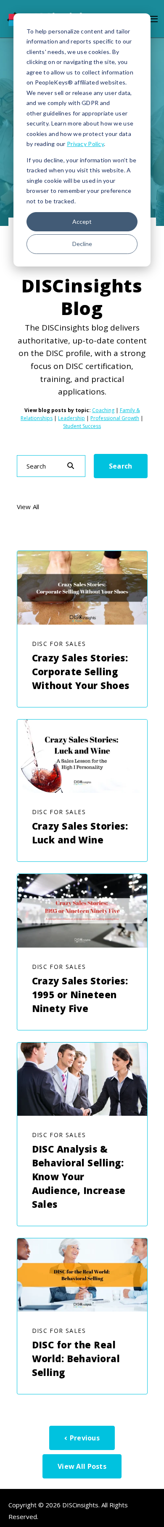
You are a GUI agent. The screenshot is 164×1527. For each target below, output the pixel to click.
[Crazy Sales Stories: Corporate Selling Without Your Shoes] (82, 587)
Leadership (71, 418)
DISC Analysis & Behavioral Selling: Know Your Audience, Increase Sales (79, 1176)
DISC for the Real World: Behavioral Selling (76, 1358)
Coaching (103, 410)
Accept (82, 221)
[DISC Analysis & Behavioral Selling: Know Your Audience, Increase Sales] (82, 1079)
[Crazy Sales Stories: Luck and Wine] (82, 756)
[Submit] (70, 466)
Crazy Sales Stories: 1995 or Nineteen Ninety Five (80, 994)
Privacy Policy (85, 143)
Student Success (82, 426)
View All (28, 507)
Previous (85, 1437)
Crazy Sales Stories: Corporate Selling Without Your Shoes (81, 671)
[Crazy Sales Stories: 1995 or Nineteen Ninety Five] (82, 910)
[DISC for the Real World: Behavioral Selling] (82, 1275)
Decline (82, 243)
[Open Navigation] (153, 19)
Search (120, 466)
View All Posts (82, 1466)
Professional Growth (114, 418)
